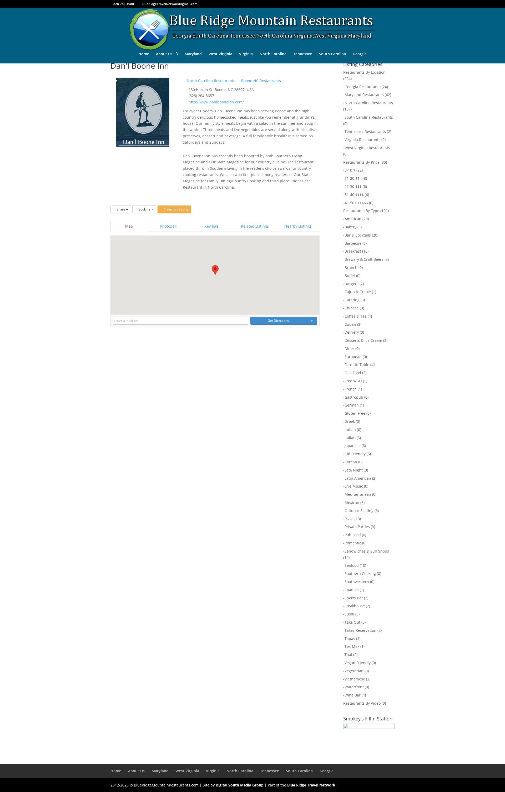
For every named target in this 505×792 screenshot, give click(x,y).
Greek (350, 421)
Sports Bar (354, 597)
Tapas (350, 638)
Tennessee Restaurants (365, 131)
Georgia (360, 54)
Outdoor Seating (359, 510)
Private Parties (357, 526)
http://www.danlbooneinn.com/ (216, 101)
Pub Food (353, 534)
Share (121, 209)
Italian (350, 437)
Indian (350, 429)
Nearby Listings (298, 226)
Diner (349, 348)
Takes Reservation (360, 630)
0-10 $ (350, 170)
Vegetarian (354, 670)
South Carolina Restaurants (369, 117)
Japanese (353, 445)
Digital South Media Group (240, 785)
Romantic (353, 542)
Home (143, 54)
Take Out (352, 622)
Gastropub (354, 397)
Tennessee (302, 54)
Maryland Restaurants (364, 94)
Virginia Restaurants (362, 139)
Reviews (211, 226)
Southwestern (357, 581)
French (351, 389)
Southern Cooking (360, 573)
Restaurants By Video (362, 703)
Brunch (351, 267)
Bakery (350, 226)
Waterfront (354, 686)
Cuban (350, 324)
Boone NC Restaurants (260, 80)
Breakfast (353, 251)
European (353, 356)
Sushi (349, 613)
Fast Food (353, 372)
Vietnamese (355, 678)
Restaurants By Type (361, 210)
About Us (164, 54)
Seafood (352, 565)
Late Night (354, 470)
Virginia (246, 54)
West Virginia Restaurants (367, 147)
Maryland (193, 54)
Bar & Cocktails (358, 235)
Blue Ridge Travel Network (311, 785)
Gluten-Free (355, 413)
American (353, 218)
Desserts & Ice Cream (363, 340)
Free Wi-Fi (353, 380)
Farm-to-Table (357, 364)
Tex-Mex (352, 646)
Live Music (354, 486)
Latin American (358, 478)
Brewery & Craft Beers (364, 259)
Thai (348, 654)
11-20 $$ (352, 178)
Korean (351, 461)
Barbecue (353, 243)
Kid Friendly (355, 453)
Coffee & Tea (356, 316)
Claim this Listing (175, 209)
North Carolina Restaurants (210, 80)
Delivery (352, 332)
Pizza (349, 518)
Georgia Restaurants (363, 86)
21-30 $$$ (353, 186)
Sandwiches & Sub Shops (367, 551)
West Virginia (220, 54)
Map (129, 226)
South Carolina (332, 54)
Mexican (352, 502)
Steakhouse (355, 605)
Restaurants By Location (364, 72)
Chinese (352, 307)
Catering (352, 299)
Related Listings (255, 226)
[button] (215, 270)
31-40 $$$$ (354, 194)
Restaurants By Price (361, 162)
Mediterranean (358, 494)
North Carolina (273, 54)
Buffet (350, 275)
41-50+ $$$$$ (356, 202)
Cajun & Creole (358, 291)
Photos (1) (168, 226)
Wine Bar (353, 695)
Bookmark (145, 209)
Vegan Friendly (358, 662)
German (352, 405)
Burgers (351, 283)
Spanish (352, 589)
